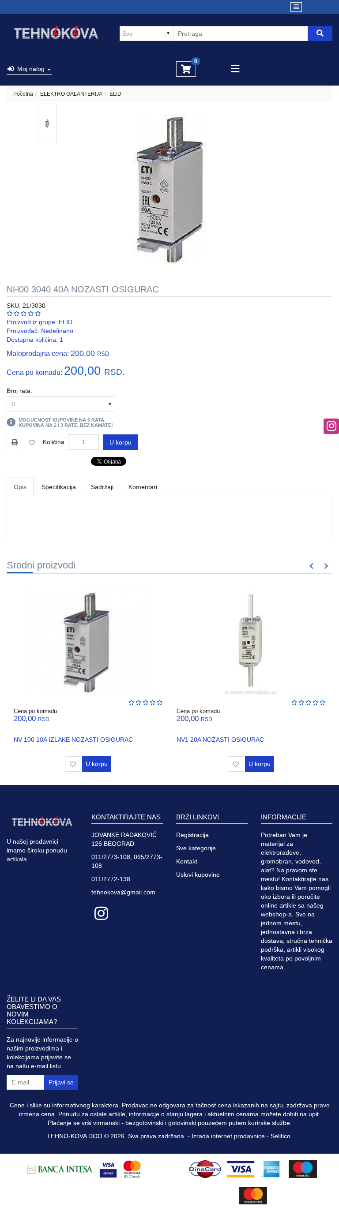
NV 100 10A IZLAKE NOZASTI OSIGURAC (73, 739)
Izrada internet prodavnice (228, 1136)
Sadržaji (102, 486)
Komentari (142, 486)
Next (324, 566)
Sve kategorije (196, 848)
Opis (20, 486)
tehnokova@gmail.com (123, 892)
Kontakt (186, 861)
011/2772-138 (110, 878)
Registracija (192, 834)
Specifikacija (58, 486)
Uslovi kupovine (198, 874)
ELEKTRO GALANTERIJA (71, 94)
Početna (23, 94)
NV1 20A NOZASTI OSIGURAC (220, 739)
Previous (311, 566)
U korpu (120, 442)
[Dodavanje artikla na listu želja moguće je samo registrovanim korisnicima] (31, 442)
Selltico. (281, 1136)
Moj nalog (30, 68)
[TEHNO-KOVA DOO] (56, 33)
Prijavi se (61, 1082)
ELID (115, 94)
